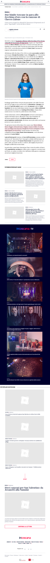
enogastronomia (14, 4)
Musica (7, 12)
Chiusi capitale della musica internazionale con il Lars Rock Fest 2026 (23, 355)
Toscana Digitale (15, 6)
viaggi (40, 4)
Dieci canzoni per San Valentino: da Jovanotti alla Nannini (24, 488)
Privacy (11, 555)
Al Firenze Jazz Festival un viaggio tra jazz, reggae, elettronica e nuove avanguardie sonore (23, 329)
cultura (9, 4)
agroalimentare (21, 6)
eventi (40, 6)
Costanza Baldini (32, 172)
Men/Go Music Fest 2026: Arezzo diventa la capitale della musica (23, 380)
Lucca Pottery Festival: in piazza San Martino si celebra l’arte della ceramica (22, 415)
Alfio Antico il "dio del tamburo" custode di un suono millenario (23, 279)
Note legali (7, 555)
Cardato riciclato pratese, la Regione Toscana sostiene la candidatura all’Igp (23, 441)
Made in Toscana (8, 438)
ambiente (6, 4)
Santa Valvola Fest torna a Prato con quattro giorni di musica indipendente (14, 194)
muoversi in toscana (34, 6)
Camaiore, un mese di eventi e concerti (17, 255)
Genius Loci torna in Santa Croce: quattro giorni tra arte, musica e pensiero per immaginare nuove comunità (35, 176)
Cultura (7, 412)
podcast (44, 4)
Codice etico (21, 555)
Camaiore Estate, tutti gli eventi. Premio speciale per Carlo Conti (23, 304)
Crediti (26, 555)
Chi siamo (35, 555)
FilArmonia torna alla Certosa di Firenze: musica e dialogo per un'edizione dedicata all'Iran (34, 211)
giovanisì (28, 6)
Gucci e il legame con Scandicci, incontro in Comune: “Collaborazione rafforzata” (23, 467)
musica (31, 4)
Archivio (6, 556)
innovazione (20, 4)
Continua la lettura (25, 526)
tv (41, 4)
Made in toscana (26, 4)
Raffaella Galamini (13, 29)
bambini (12, 159)
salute (34, 4)
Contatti (39, 555)
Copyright (30, 555)
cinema (25, 6)
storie (37, 4)
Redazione (31, 207)
